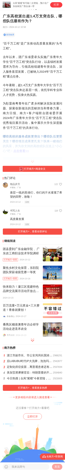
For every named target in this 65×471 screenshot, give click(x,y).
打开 (56, 4)
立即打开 (32, 416)
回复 (27, 202)
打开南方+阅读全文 (35, 169)
